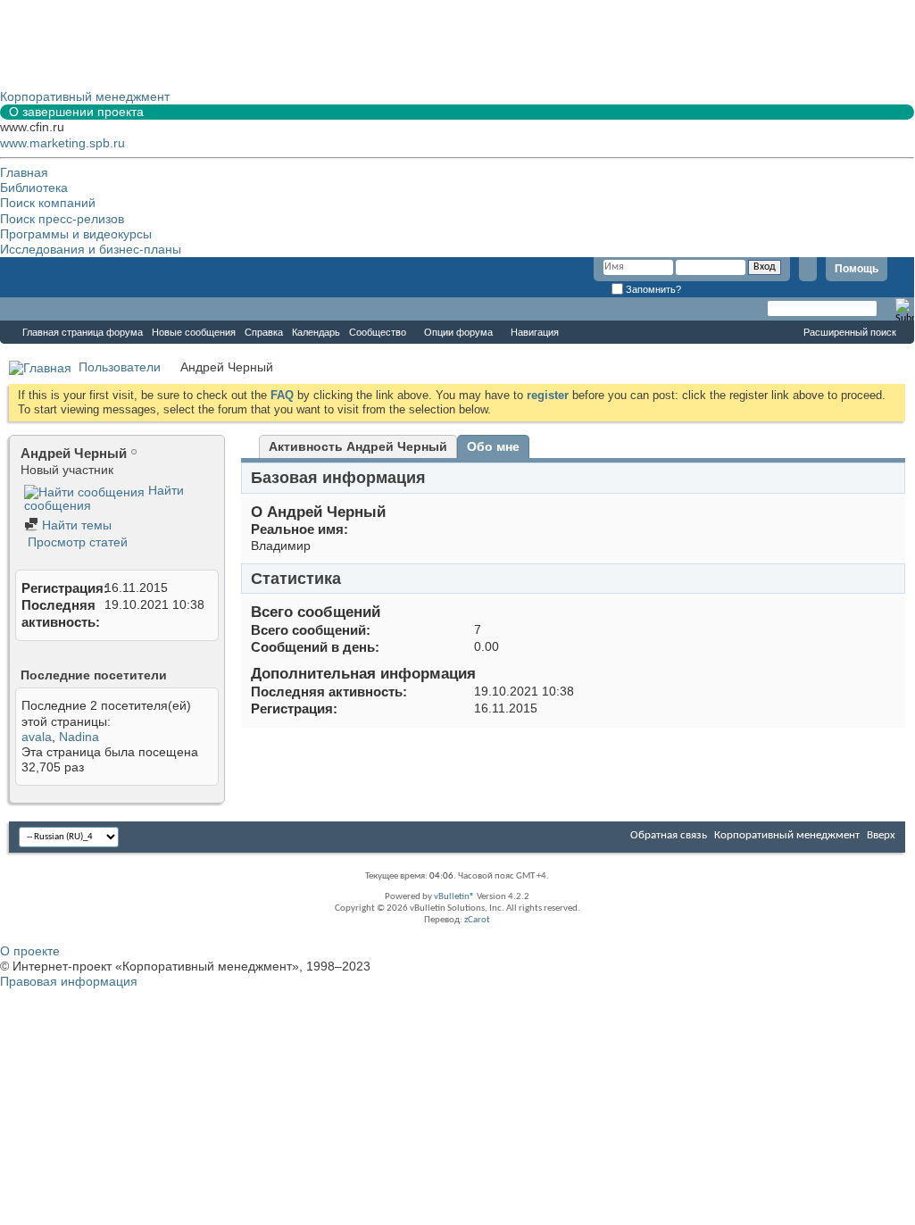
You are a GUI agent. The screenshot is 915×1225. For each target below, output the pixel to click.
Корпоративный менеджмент (787, 835)
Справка (264, 332)
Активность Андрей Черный (358, 446)
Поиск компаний (48, 203)
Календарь (316, 332)
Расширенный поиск (849, 332)
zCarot (477, 920)
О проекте (30, 951)
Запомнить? (652, 289)
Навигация (535, 332)
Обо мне (493, 446)
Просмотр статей (76, 542)
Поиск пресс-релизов (62, 219)
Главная (24, 172)
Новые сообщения (194, 332)
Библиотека (34, 187)
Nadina (79, 736)
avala (36, 736)
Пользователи (120, 367)
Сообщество (377, 332)
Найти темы (75, 525)
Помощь (856, 268)
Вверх (881, 835)
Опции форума (458, 332)
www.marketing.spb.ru (62, 143)
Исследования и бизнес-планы (90, 249)
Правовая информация (68, 981)
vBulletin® (454, 897)
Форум (36, 309)
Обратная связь (668, 835)
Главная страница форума (82, 332)
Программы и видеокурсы (76, 234)
